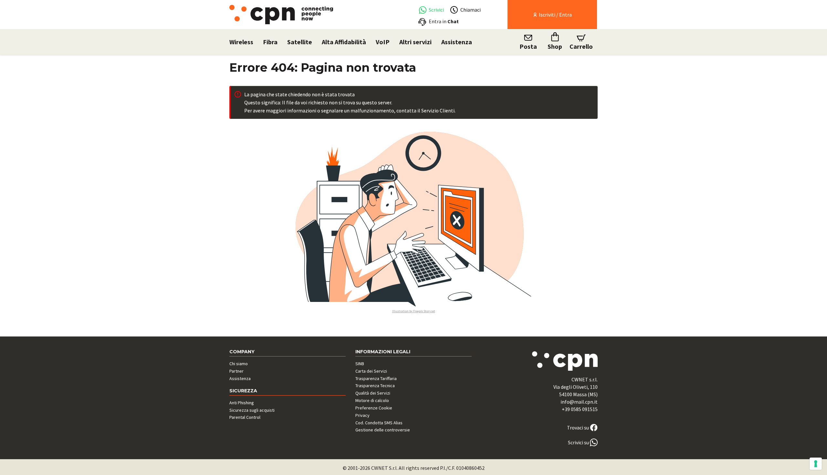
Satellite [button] (299, 42)
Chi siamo (238, 364)
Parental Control (244, 417)
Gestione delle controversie (382, 430)
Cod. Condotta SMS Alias (379, 423)
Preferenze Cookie (373, 408)
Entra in (444, 21)
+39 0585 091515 (580, 409)
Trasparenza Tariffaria (376, 378)
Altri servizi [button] (415, 42)
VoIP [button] (383, 42)
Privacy (362, 415)
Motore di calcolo (372, 400)
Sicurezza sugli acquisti (252, 410)
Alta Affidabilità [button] (344, 42)
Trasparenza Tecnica (375, 385)
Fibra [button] (270, 42)
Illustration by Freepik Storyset (413, 311)
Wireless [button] (241, 42)
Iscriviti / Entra (555, 14)
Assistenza (456, 42)
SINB (359, 364)
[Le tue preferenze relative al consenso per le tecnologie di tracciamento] (816, 464)
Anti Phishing (241, 403)
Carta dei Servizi (371, 371)
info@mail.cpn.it (579, 401)
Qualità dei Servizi (372, 393)
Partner (236, 371)
